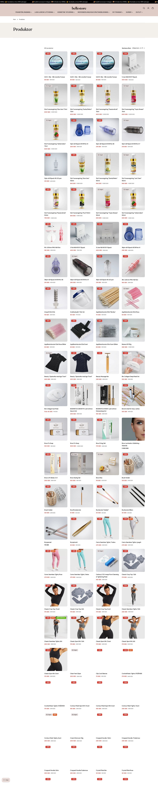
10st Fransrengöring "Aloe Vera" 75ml (55, 109)
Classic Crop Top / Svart (52, 609)
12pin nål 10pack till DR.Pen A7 (131, 144)
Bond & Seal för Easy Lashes (131, 409)
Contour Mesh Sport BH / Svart (79, 706)
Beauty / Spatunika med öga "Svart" (55, 376)
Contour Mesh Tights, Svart (52, 738)
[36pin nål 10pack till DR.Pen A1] (133, 233)
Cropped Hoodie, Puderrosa (79, 770)
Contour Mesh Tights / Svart (130, 706)
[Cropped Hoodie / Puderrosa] (133, 723)
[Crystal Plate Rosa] (133, 756)
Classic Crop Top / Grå (129, 574)
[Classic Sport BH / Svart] (107, 627)
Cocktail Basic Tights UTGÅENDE (132, 673)
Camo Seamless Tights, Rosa (53, 574)
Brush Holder (126, 478)
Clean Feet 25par (75, 673)
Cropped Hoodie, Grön (51, 770)
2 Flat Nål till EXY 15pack (77, 247)
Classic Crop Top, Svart (103, 609)
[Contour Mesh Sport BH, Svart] (107, 691)
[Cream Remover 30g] (81, 723)
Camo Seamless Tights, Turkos (79, 574)
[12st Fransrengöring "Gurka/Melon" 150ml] (107, 164)
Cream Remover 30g (76, 738)
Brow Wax (99, 478)
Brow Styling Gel (75, 478)
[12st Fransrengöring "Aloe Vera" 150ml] (81, 164)
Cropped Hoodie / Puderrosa (131, 738)
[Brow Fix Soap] (55, 429)
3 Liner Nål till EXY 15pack (104, 247)
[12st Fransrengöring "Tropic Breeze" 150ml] (107, 198)
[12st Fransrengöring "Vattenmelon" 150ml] (133, 198)
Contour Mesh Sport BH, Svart (105, 706)
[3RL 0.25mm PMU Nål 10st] (133, 265)
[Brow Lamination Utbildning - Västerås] (133, 429)
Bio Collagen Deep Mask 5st (130, 376)
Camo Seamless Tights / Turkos (105, 542)
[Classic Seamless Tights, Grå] (55, 627)
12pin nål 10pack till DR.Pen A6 (105, 144)
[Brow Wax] (107, 463)
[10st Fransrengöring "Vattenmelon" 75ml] (55, 129)
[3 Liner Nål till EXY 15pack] (107, 233)
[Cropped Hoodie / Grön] (107, 723)
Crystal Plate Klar (101, 770)
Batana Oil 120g (126, 344)
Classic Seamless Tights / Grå (131, 609)
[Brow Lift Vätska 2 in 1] (55, 463)
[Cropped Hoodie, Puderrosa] (81, 756)
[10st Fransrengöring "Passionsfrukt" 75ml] (107, 95)
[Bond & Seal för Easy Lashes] (133, 394)
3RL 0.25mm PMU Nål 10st (130, 280)
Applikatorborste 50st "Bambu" (106, 312)
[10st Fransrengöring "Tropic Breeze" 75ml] (133, 95)
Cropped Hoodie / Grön (103, 738)
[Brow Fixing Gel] (107, 429)
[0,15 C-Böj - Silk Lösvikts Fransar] (55, 62)
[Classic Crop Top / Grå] (133, 560)
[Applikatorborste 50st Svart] (81, 330)
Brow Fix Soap (48, 443)
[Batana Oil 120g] (133, 330)
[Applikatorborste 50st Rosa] (133, 297)
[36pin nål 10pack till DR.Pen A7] (81, 265)
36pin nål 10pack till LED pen (105, 280)
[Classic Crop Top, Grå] (81, 594)
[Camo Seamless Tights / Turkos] (107, 528)
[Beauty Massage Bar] (107, 362)
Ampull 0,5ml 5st (49, 312)
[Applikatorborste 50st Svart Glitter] (107, 330)
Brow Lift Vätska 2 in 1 (51, 478)
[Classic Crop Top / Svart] (55, 594)
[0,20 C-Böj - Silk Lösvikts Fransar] (81, 62)
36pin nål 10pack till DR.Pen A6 (53, 280)
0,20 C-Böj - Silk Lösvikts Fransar (80, 77)
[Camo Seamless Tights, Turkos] (81, 560)
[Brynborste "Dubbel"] (107, 495)
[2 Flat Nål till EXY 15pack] (81, 233)
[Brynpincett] (81, 528)
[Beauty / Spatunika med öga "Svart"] (55, 362)
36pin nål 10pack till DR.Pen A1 (131, 247)
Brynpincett (73, 542)
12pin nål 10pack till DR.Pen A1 (79, 144)
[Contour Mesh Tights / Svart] (133, 691)
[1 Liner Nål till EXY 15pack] (133, 62)
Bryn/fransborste (75, 510)
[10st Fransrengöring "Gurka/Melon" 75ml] (81, 95)
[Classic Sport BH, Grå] (133, 627)
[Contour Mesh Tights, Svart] (55, 723)
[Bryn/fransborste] (81, 495)
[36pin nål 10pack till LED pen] (107, 265)
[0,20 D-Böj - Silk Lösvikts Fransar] (107, 62)
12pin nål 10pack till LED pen (53, 178)
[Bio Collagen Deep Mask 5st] (133, 362)
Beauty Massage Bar (102, 376)
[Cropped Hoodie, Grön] (55, 756)
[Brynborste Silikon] (133, 495)
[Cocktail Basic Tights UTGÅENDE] (133, 659)
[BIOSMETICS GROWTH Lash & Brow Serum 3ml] (81, 394)
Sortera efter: (126, 48)
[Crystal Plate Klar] (107, 756)
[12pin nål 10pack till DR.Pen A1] (81, 129)
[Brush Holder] (133, 463)
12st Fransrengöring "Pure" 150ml (80, 213)
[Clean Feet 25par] (81, 659)
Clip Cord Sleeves (101, 673)
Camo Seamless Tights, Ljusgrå (131, 542)
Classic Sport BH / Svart (103, 641)
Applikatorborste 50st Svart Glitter (107, 344)
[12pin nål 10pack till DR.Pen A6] (107, 129)
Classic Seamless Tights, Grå (53, 641)
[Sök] (144, 8)
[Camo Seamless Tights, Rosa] (55, 560)
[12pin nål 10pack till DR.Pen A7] (133, 129)
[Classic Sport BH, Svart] (55, 659)
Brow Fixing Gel (101, 443)
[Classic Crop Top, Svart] (107, 594)
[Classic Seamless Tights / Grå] (133, 594)
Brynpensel (47, 542)
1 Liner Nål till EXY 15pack (129, 77)
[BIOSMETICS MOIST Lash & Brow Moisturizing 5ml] (107, 394)
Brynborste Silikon (127, 510)
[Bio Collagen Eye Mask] (55, 394)
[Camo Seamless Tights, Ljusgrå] (133, 528)
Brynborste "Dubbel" (102, 510)
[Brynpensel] (55, 528)
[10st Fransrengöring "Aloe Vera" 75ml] (55, 95)
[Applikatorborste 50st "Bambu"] (107, 297)
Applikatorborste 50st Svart (79, 344)
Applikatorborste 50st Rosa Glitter (55, 344)
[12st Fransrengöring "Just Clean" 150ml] (133, 164)
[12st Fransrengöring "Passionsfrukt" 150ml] (55, 198)
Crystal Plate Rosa (127, 770)
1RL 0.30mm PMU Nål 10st (52, 247)
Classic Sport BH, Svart (51, 673)
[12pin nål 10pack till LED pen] (55, 164)
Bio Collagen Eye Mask (51, 409)
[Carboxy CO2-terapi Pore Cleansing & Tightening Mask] (107, 560)
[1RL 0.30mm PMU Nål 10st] (55, 233)
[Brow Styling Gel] (81, 463)
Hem (14, 19)
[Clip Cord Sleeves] (107, 659)
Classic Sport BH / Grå (77, 641)
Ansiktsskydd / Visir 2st (77, 312)
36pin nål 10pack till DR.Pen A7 (79, 280)
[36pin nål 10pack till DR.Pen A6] (55, 265)
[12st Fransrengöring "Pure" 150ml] (81, 198)
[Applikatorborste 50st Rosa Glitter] (55, 330)
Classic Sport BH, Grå (128, 641)
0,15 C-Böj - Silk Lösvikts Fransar (54, 77)
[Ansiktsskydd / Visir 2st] (81, 297)
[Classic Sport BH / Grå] (81, 627)
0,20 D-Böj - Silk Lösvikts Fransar (106, 77)
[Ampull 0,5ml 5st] (55, 297)
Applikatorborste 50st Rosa (130, 312)
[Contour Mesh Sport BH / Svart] (81, 691)
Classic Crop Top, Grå (77, 609)
